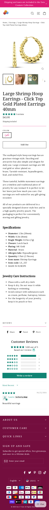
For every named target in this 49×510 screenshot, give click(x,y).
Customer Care (15, 428)
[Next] (44, 81)
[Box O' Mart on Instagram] (39, 472)
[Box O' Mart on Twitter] (29, 472)
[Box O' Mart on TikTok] (44, 472)
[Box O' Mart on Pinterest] (34, 472)
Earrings (12, 22)
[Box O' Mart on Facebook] (24, 472)
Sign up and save (17, 445)
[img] (8, 393)
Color (6, 130)
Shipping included (10, 121)
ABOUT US (10, 419)
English (13, 480)
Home (5, 22)
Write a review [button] (24, 375)
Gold (7, 135)
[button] (9, 114)
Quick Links (12, 436)
